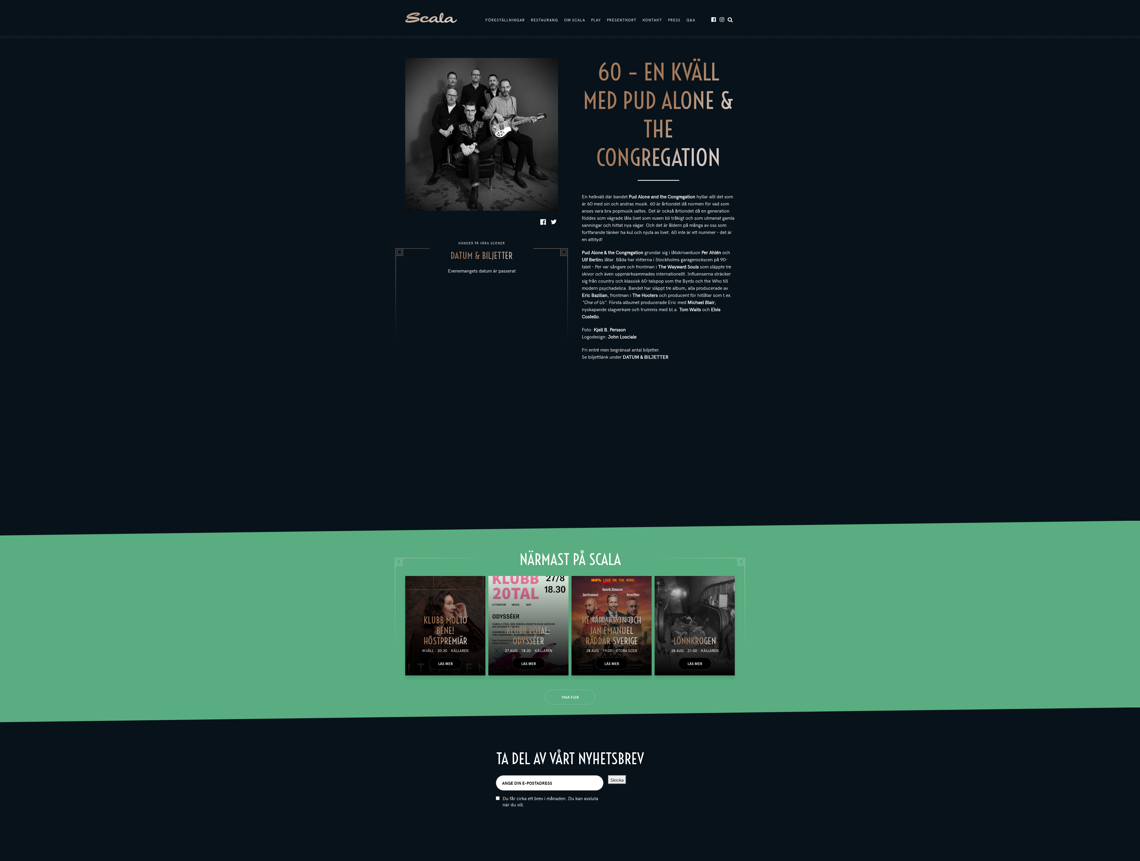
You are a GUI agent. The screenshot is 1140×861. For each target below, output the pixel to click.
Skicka (617, 779)
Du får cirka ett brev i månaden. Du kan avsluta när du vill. (550, 801)
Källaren (459, 650)
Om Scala (574, 20)
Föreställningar (505, 20)
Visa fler (570, 697)
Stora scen (626, 650)
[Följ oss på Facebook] (713, 19)
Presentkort (621, 20)
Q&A (690, 20)
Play (596, 20)
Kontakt (652, 20)
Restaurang (544, 20)
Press (674, 20)
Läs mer (445, 663)
